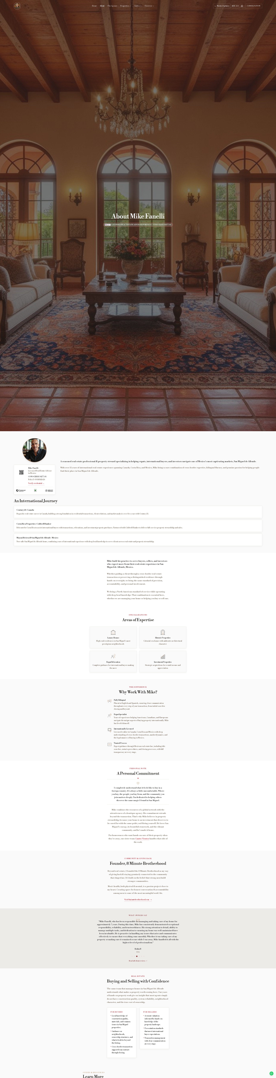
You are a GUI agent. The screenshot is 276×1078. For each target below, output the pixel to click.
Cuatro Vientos (142, 838)
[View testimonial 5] (141, 947)
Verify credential (36, 483)
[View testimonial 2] (134, 946)
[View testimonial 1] (132, 946)
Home (94, 6)
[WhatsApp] (271, 1073)
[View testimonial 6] (143, 946)
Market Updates (223, 6)
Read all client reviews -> (138, 951)
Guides (137, 6)
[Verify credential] (21, 472)
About (102, 6)
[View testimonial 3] (136, 946)
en (233, 6)
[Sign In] (242, 6)
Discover (148, 6)
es (237, 6)
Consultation (253, 6)
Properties (124, 6)
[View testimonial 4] (139, 946)
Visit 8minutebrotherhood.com (138, 900)
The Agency (112, 6)
